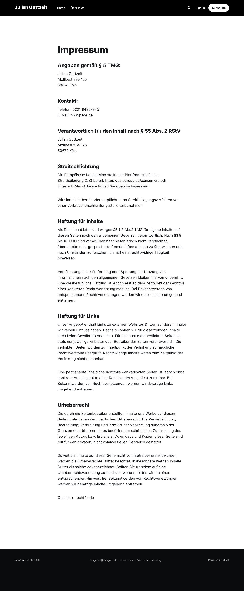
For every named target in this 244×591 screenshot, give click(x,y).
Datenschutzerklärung (149, 560)
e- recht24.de (82, 497)
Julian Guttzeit (31, 7)
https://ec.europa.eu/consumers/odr (135, 180)
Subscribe (219, 8)
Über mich (78, 8)
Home (61, 8)
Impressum (127, 560)
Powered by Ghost (218, 560)
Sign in (200, 8)
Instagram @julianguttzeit (102, 560)
